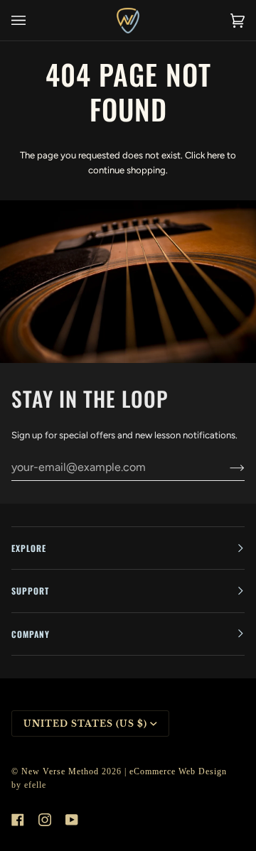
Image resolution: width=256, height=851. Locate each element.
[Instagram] (44, 819)
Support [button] (30, 591)
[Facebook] (17, 819)
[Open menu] (32, 20)
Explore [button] (28, 548)
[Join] (226, 467)
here (216, 155)
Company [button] (30, 634)
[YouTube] (71, 819)
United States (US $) (85, 723)
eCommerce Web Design (178, 771)
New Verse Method (60, 771)
